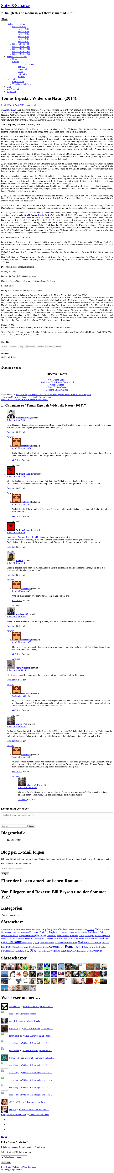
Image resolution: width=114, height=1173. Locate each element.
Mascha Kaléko (29, 1014)
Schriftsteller (101, 947)
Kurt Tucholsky (91, 938)
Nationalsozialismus (89, 942)
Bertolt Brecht (70, 929)
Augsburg (47, 929)
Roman (74, 394)
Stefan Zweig (24, 951)
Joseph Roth (29, 938)
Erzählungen (93, 932)
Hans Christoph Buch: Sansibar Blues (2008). (24, 399)
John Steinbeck (7, 938)
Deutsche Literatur (26, 64)
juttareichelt (14, 1036)
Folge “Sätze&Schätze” (14, 1141)
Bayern (56, 929)
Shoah (11, 951)
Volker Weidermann (43, 951)
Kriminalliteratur (57, 938)
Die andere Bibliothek (39, 932)
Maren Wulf (21, 724)
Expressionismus (7, 936)
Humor (81, 936)
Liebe (42, 394)
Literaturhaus (27, 943)
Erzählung (84, 932)
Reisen (45, 947)
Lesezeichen (12, 79)
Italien (20, 71)
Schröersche (14, 1006)
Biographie (78, 929)
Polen (16, 947)
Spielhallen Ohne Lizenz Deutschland (57, 382)
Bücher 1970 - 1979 (21, 51)
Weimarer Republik (60, 950)
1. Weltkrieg (5, 929)
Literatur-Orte (18, 81)
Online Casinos (57, 385)
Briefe (85, 929)
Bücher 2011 (23, 31)
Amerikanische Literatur (31, 929)
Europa (15, 61)
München (59, 942)
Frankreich (22, 69)
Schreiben (92, 947)
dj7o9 (11, 1102)
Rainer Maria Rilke (25, 947)
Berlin (62, 929)
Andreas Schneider (25, 474)
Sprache (17, 951)
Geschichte (51, 935)
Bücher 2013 (23, 36)
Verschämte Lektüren (21, 84)
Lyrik (9, 86)
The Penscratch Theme (39, 1114)
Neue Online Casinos (57, 380)
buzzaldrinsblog (23, 418)
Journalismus (39, 938)
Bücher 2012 (23, 34)
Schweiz (21, 76)
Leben (101, 938)
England (21, 66)
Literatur (49, 394)
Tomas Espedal (84, 394)
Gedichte (40, 935)
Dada (14, 932)
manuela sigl (14, 1028)
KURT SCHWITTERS (76, 938)
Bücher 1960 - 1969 (21, 54)
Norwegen (57, 394)
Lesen (105, 938)
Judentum (48, 938)
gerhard (12, 1109)
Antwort (10, 437)
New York (105, 943)
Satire (86, 947)
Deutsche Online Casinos (57, 390)
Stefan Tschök (15, 1058)
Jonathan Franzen (18, 938)
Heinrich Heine (63, 935)
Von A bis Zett (13, 89)
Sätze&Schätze (15, 5)
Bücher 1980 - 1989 (21, 49)
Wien (73, 951)
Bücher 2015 (23, 41)
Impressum (11, 91)
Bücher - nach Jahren (16, 24)
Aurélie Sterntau (16, 1021)
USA (14, 59)
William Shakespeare (82, 951)
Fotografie (22, 936)
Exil (101, 932)
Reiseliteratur (37, 947)
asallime (19, 560)
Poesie (10, 946)
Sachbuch (79, 947)
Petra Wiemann (23, 668)
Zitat (91, 951)
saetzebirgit (31, 105)
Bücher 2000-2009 (20, 44)
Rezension (66, 394)
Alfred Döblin (15, 929)
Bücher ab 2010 (19, 26)
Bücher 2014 (23, 39)
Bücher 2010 (23, 29)
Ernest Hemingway (74, 932)
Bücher (98, 929)
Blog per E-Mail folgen (22, 852)
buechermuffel (22, 614)
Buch (37, 394)
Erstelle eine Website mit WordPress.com (19, 1167)
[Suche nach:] (14, 826)
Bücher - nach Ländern (17, 56)
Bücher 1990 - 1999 (21, 46)
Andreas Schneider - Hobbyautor (32, 537)
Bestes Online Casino (57, 387)
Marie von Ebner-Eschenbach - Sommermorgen (27, 397)
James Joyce (89, 935)
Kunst (66, 938)
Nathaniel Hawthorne (70, 943)
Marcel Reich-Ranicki (47, 943)
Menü (4, 19)
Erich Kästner (62, 932)
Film (16, 935)
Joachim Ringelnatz (102, 935)
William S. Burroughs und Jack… (38, 1006)
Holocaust (74, 935)
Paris (3, 947)
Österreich (22, 74)
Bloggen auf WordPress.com (13, 1114)
